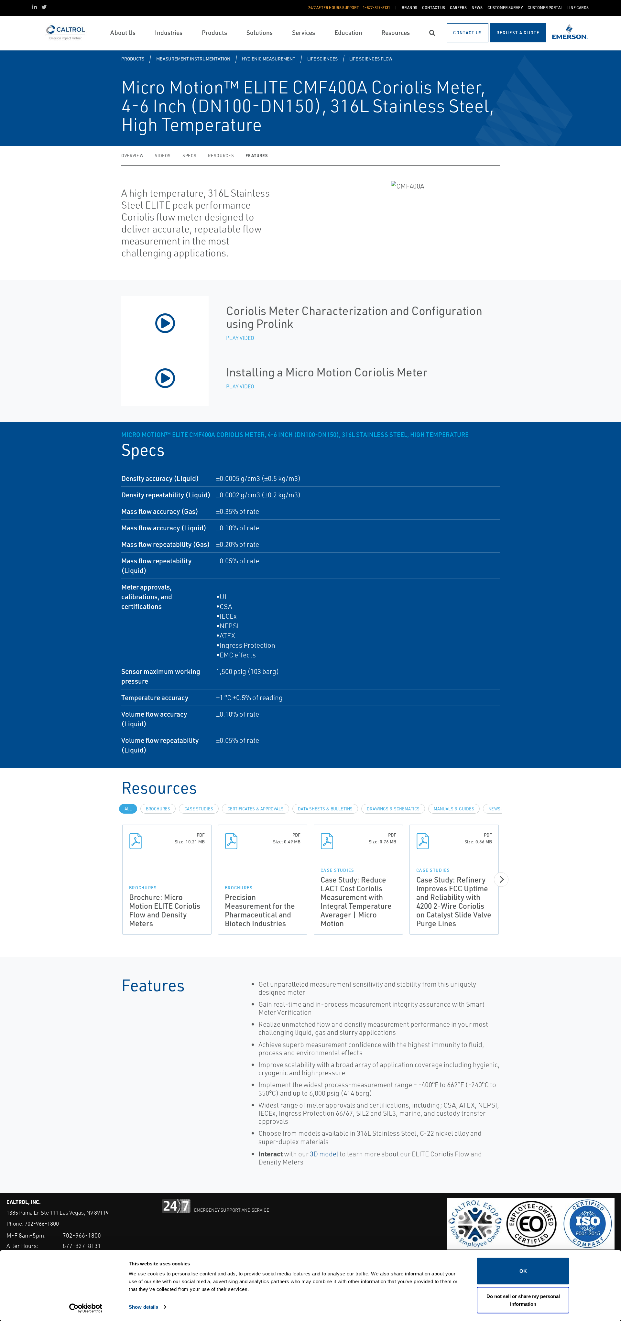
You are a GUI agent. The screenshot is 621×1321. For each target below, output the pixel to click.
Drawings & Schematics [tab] (393, 808)
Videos (163, 155)
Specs (189, 155)
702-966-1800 (42, 1223)
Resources (221, 155)
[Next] (501, 879)
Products (132, 58)
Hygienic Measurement (268, 58)
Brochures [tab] (158, 808)
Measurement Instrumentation (193, 58)
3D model (324, 1154)
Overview (132, 155)
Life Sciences (322, 58)
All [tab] (128, 808)
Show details (143, 1306)
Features (256, 155)
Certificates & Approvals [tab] (255, 808)
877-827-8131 (82, 1245)
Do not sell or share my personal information (523, 1299)
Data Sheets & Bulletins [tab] (325, 808)
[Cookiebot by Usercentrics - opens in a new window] (86, 1308)
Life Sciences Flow (370, 58)
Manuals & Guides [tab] (454, 808)
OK (523, 1271)
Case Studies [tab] (198, 808)
